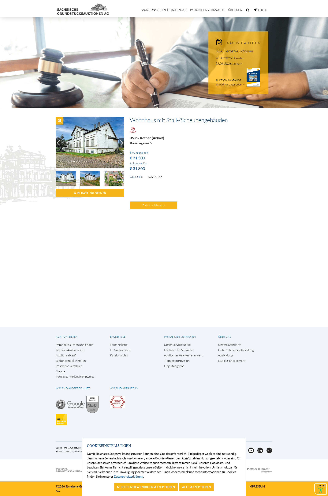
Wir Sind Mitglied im (124, 388)
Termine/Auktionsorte (70, 350)
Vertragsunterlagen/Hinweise (75, 376)
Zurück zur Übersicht (153, 205)
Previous (58, 142)
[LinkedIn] (259, 452)
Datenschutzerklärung (128, 476)
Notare (60, 371)
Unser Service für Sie (177, 344)
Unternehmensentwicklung (236, 350)
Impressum (257, 486)
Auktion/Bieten (154, 10)
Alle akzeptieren (196, 487)
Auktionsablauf (66, 355)
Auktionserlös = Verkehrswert (183, 355)
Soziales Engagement (231, 360)
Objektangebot (174, 366)
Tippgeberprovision (177, 360)
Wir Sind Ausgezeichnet (73, 388)
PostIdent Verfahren (69, 366)
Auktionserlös (138, 163)
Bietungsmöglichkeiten (71, 360)
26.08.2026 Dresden (229, 58)
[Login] (255, 10)
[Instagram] (268, 452)
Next (121, 142)
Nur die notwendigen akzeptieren (146, 487)
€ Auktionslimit (139, 152)
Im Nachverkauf (120, 350)
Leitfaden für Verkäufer (179, 350)
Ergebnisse (178, 10)
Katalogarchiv (119, 355)
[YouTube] (250, 452)
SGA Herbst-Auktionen (234, 51)
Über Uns (235, 10)
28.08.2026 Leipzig (228, 64)
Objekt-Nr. (136, 176)
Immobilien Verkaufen (207, 10)
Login (262, 10)
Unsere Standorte (229, 344)
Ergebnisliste (118, 344)
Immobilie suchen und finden (74, 344)
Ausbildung (225, 355)
